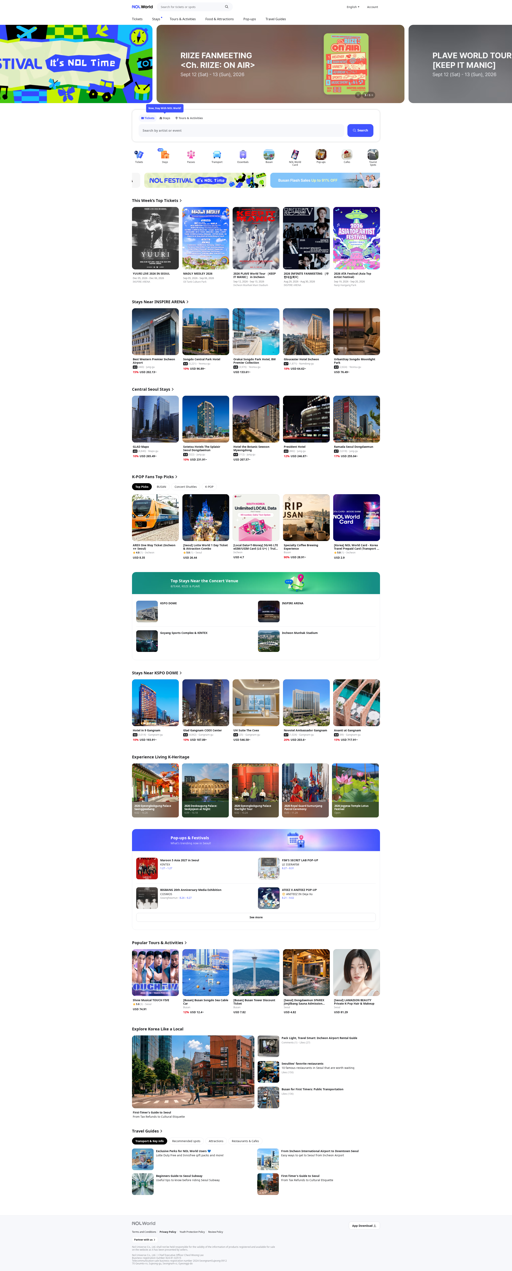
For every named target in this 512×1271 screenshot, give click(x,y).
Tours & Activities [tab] (191, 118)
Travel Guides (276, 19)
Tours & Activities (183, 19)
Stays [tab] (166, 118)
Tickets (137, 19)
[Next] (372, 64)
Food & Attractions (219, 19)
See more (256, 917)
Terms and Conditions (144, 1232)
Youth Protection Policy (192, 1232)
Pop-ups (249, 19)
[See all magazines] (372, 95)
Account (372, 7)
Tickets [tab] (149, 118)
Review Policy (215, 1232)
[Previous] (140, 64)
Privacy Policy (168, 1232)
